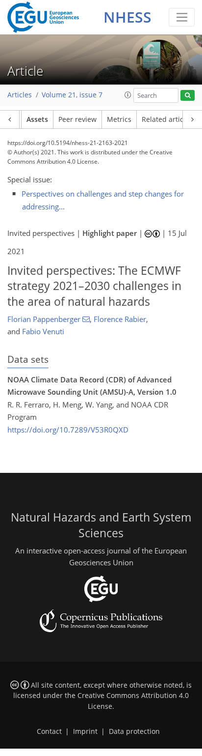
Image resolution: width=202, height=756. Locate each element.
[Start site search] (187, 95)
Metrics (119, 119)
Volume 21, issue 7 (72, 94)
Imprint (85, 731)
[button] (128, 94)
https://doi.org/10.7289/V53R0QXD (67, 430)
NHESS (127, 17)
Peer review (77, 119)
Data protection (134, 731)
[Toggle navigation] (182, 17)
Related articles (167, 119)
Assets (37, 119)
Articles (19, 94)
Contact (49, 731)
